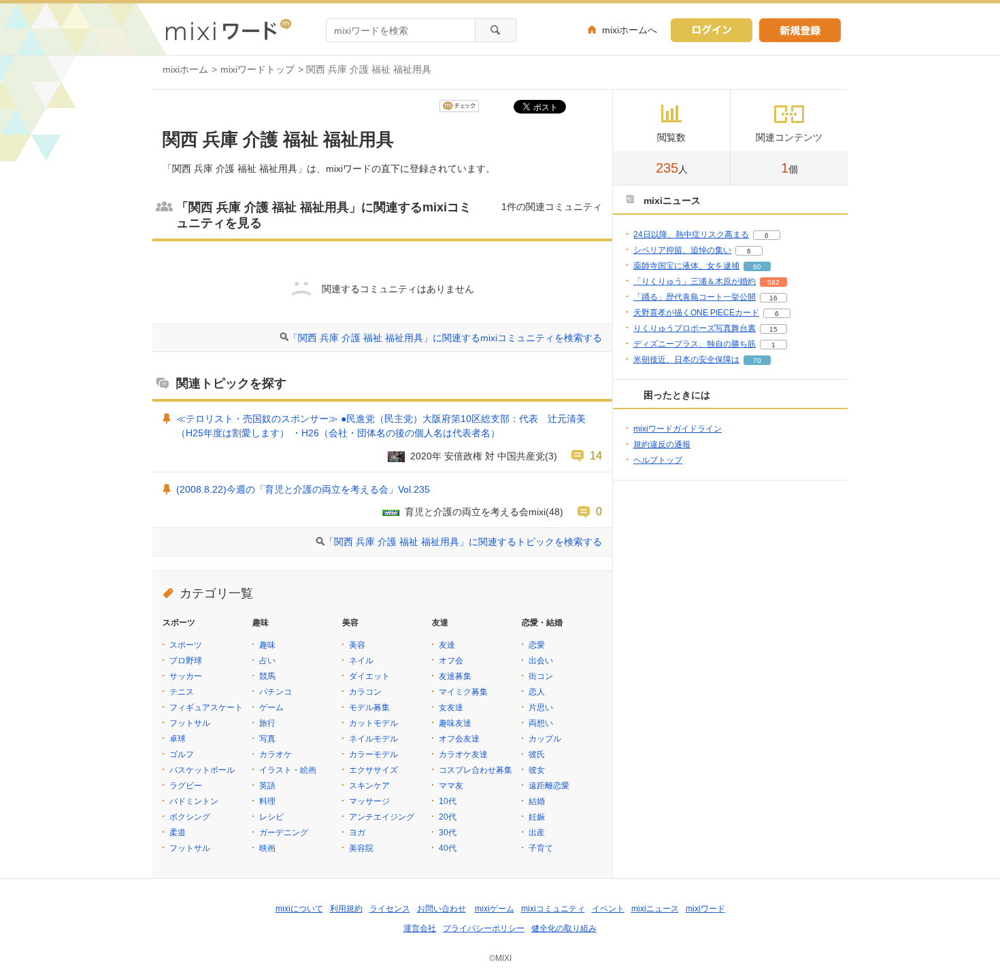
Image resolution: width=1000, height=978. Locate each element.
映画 (267, 848)
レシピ (271, 817)
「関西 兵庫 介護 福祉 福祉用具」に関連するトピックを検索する (463, 541)
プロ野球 (185, 660)
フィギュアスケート (206, 707)
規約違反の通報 (661, 444)
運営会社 (419, 928)
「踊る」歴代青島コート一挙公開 (694, 297)
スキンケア (369, 785)
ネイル (361, 660)
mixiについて (299, 908)
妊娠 (537, 817)
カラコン (365, 692)
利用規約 (346, 908)
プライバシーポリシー (483, 928)
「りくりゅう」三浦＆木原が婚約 (694, 281)
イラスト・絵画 (287, 770)
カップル (545, 739)
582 (773, 282)
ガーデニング (283, 832)
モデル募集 (369, 707)
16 (773, 298)
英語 (267, 785)
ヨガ (357, 832)
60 (757, 266)
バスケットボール (202, 770)
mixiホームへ (629, 29)
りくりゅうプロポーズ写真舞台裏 (694, 328)
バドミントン (193, 801)
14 (596, 455)
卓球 (177, 739)
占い (267, 660)
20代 (447, 817)
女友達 (451, 707)
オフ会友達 (459, 739)
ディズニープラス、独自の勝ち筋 (694, 344)
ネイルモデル (373, 739)
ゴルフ (181, 754)
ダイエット (369, 676)
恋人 (537, 692)
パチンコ (275, 692)
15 (773, 329)
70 (757, 360)
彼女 (537, 770)
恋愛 (537, 645)
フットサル (189, 723)
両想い (541, 723)
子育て (541, 848)
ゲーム (271, 707)
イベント (608, 908)
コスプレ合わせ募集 (475, 770)
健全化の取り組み (564, 928)
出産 (537, 832)
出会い (541, 660)
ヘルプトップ (657, 460)
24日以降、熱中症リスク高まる (691, 234)
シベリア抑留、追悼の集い (682, 250)
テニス (181, 692)
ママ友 (451, 785)
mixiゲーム (494, 908)
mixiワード (705, 908)
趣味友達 (455, 723)
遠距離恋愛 (549, 785)
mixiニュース (655, 908)
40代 (447, 848)
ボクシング (189, 817)
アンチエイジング (381, 817)
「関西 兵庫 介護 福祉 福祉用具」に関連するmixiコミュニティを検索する (445, 337)
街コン (541, 676)
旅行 (267, 723)
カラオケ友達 (463, 754)
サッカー (185, 676)
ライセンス (389, 908)
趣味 (267, 645)
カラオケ (275, 754)
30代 (447, 832)
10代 (447, 801)
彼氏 (537, 754)
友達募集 (455, 676)
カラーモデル (373, 754)
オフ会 (451, 660)
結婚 (537, 801)
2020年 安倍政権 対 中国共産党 (477, 456)
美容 (357, 645)
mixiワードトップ (257, 69)
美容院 (361, 848)
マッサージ (369, 801)
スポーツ (185, 645)
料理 (267, 801)
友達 (447, 645)
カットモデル (373, 723)
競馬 (267, 676)
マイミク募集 (463, 692)
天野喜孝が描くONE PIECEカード (696, 312)
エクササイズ (373, 770)
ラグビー (185, 785)
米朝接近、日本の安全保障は (686, 359)
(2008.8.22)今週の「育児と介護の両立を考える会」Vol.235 (303, 489)
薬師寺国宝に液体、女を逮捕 (686, 265)
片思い (541, 707)
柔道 (177, 832)
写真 (267, 739)
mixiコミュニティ (553, 908)
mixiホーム (185, 69)
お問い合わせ (441, 908)
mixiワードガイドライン (677, 429)
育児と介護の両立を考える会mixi (475, 511)
